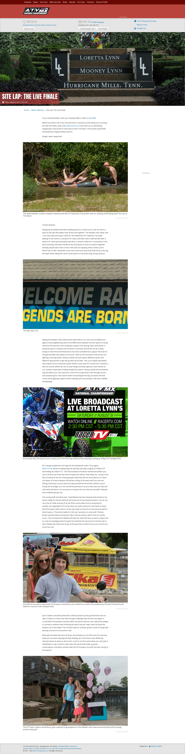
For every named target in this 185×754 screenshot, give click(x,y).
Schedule (27, 2)
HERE (93, 118)
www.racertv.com (73, 126)
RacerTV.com (142, 25)
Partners (90, 2)
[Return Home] (36, 14)
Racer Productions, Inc (40, 751)
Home (26, 110)
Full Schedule (102, 29)
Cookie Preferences (41, 748)
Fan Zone (43, 2)
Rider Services (55, 2)
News (35, 2)
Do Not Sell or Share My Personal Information (65, 748)
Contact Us (73, 746)
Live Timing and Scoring (146, 21)
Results (72, 2)
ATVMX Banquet (97, 22)
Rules (65, 2)
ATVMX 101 (141, 28)
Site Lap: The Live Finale (55, 110)
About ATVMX (101, 2)
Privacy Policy (27, 748)
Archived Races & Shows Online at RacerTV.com (39, 25)
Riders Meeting (37, 110)
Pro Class (81, 2)
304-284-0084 (63, 746)
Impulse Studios (156, 746)
